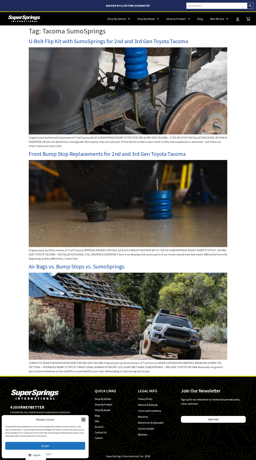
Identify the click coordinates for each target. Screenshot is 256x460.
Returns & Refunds (148, 405)
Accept (45, 445)
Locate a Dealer (146, 428)
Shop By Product (103, 404)
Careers (99, 438)
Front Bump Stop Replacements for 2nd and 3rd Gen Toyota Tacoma (107, 153)
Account (99, 426)
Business (142, 434)
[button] (83, 419)
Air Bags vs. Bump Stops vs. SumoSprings (77, 266)
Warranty (143, 416)
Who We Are (217, 19)
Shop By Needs (146, 19)
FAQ (97, 421)
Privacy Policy (145, 399)
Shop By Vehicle (116, 19)
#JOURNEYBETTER (27, 407)
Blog (200, 19)
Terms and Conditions (149, 410)
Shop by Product (176, 19)
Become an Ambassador (151, 422)
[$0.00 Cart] (248, 19)
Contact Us (101, 432)
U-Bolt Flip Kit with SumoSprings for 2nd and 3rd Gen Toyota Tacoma (108, 41)
